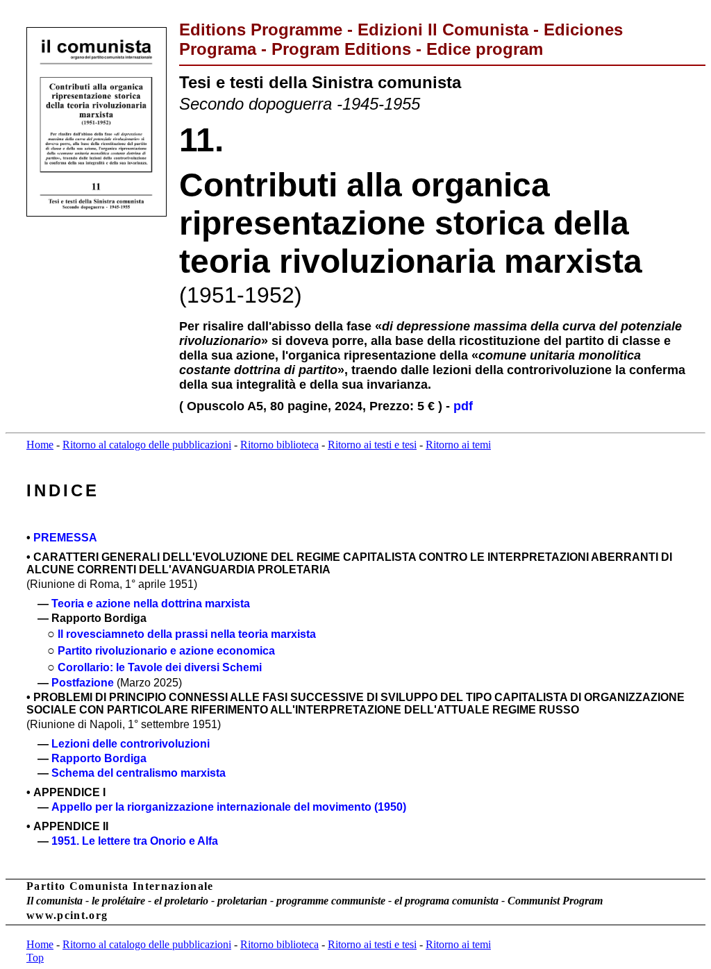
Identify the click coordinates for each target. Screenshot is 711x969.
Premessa (65, 538)
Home (39, 444)
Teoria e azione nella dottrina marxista (150, 603)
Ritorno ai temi (458, 444)
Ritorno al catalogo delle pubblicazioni (146, 444)
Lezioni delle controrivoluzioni (130, 744)
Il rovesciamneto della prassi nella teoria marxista (187, 634)
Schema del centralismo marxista (138, 773)
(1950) (390, 807)
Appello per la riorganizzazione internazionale (172, 807)
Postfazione (82, 683)
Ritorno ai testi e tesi (372, 444)
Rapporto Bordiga (99, 758)
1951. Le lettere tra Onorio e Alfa (134, 841)
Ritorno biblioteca (279, 444)
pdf (463, 406)
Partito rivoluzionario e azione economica (166, 651)
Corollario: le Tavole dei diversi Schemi (160, 667)
